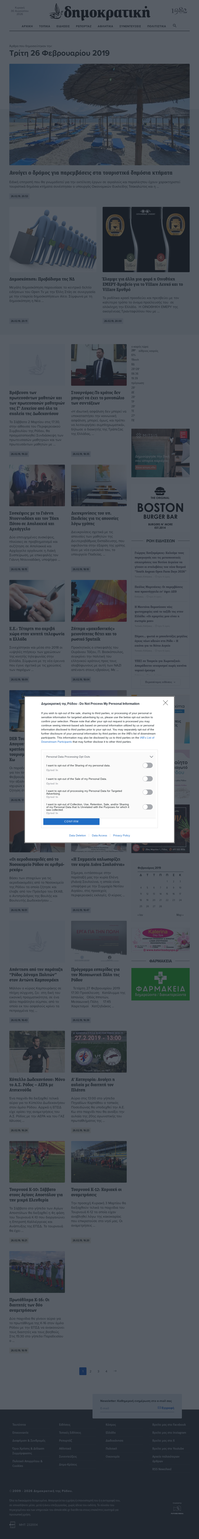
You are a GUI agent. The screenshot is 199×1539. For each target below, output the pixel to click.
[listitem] (99, 757)
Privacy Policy (121, 835)
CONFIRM (71, 821)
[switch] (148, 765)
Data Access (99, 835)
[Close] (166, 704)
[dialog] (99, 769)
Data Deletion (77, 835)
